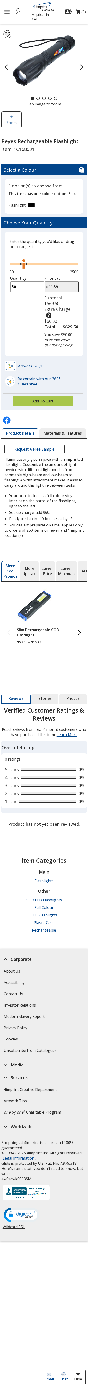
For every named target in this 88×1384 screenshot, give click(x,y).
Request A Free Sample (34, 449)
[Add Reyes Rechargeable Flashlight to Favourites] (7, 34)
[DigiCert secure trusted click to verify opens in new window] (22, 1215)
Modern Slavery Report (25, 1018)
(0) (81, 13)
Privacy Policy (16, 1029)
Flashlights (44, 880)
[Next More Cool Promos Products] (79, 633)
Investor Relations (20, 1007)
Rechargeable (44, 930)
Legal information (18, 1158)
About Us (12, 971)
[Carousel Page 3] (44, 98)
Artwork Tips (15, 1100)
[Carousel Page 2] (38, 98)
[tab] (20, 433)
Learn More (67, 734)
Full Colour (44, 907)
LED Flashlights (44, 915)
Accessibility (14, 982)
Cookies (11, 1040)
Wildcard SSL (14, 1228)
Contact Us (13, 993)
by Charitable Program (32, 1112)
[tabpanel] (44, 768)
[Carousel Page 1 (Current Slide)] (32, 98)
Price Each (53, 278)
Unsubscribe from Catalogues (31, 1052)
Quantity (18, 278)
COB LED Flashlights (44, 900)
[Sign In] (69, 11)
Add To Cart (42, 401)
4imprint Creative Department (30, 1089)
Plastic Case (44, 922)
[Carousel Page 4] (50, 98)
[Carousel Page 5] (55, 98)
